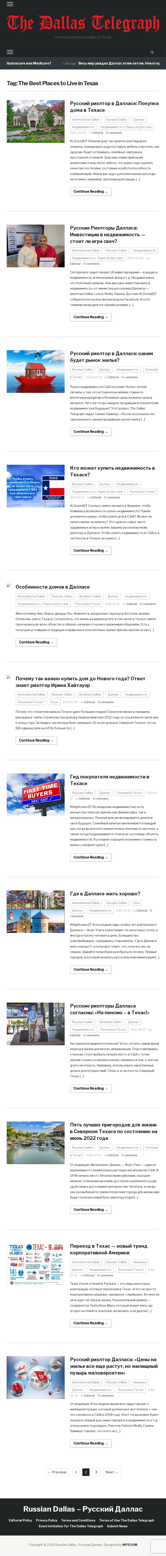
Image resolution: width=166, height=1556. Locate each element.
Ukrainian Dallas (90, 596)
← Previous (57, 1472)
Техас (54, 702)
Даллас (138, 119)
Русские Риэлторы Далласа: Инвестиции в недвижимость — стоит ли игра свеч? (107, 234)
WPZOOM (129, 1545)
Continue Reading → (90, 191)
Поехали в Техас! (142, 491)
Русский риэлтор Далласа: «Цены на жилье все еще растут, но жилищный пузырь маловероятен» (114, 1366)
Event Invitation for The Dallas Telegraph (71, 1526)
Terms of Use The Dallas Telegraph (126, 1520)
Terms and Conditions (78, 1520)
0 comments (114, 132)
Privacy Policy (46, 1520)
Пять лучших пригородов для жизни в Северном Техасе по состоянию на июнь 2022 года (113, 1131)
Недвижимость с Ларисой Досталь (126, 127)
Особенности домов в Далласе (53, 587)
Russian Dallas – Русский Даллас (83, 1508)
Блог (136, 903)
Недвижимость (83, 127)
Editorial (98, 132)
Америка (139, 1262)
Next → (112, 1472)
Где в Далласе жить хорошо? (105, 893)
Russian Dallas (116, 119)
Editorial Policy (20, 1520)
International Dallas (86, 119)
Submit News (117, 1526)
